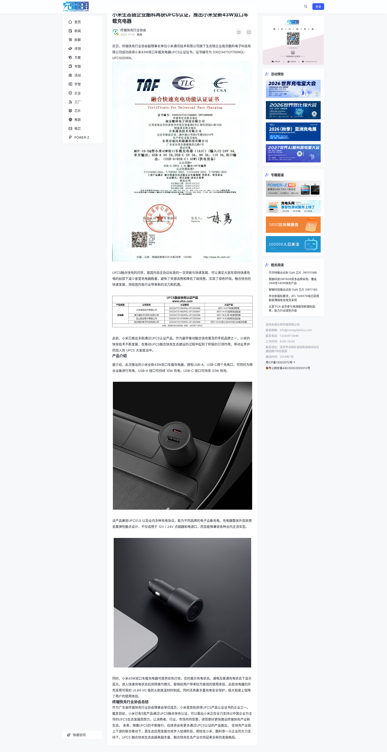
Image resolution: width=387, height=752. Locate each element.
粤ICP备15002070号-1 (280, 362)
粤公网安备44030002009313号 (289, 368)
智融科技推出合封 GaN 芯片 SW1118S (293, 289)
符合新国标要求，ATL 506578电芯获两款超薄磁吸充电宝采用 (294, 298)
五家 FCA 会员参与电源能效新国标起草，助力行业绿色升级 (292, 308)
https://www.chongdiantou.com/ (293, 40)
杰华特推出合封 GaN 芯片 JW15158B (293, 272)
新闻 (139, 34)
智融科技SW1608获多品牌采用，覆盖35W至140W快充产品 (293, 281)
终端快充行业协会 (133, 30)
